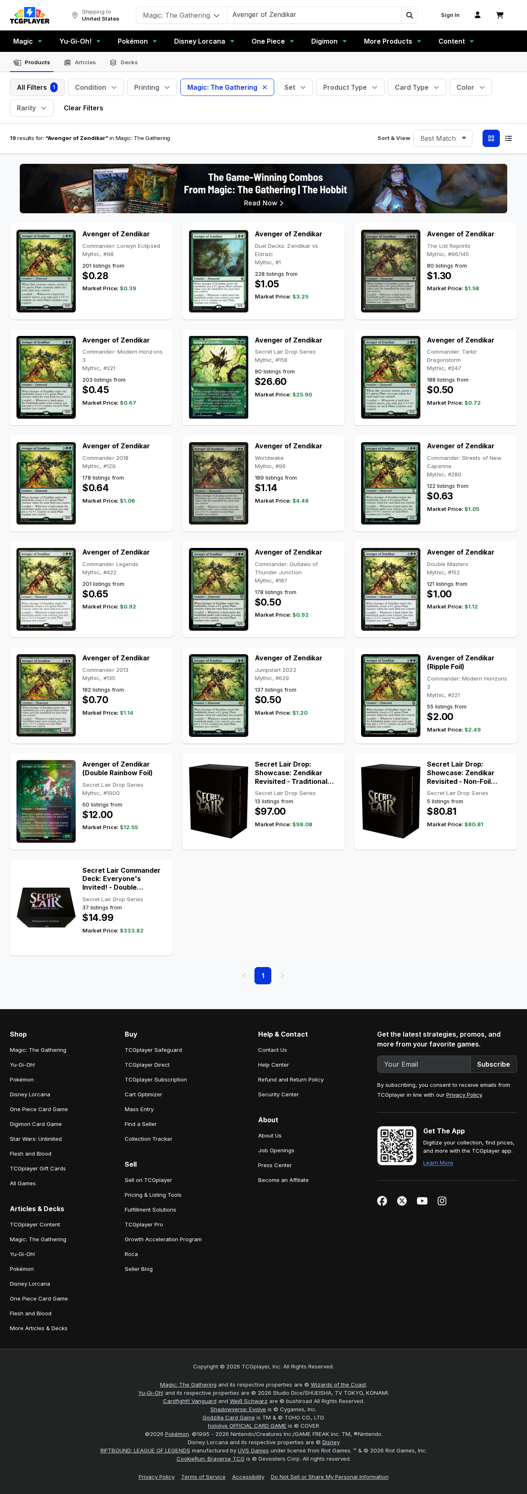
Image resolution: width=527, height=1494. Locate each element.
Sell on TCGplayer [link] (148, 1180)
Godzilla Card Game (229, 1417)
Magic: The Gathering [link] (38, 1049)
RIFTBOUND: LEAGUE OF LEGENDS (145, 1450)
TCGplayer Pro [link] (144, 1224)
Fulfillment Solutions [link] (150, 1209)
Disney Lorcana (199, 41)
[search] (314, 14)
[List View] (508, 138)
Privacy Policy (464, 1094)
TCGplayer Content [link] (35, 1224)
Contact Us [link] (272, 1049)
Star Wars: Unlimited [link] (36, 1138)
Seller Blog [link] (139, 1269)
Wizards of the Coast (338, 1384)
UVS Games (253, 1450)
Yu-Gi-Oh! (75, 41)
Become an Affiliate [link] (283, 1180)
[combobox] (443, 138)
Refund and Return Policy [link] (291, 1079)
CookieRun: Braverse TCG (211, 1458)
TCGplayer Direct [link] (147, 1064)
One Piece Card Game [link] (39, 1109)
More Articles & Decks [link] (39, 1328)
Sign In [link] (450, 15)
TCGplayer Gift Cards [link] (38, 1168)
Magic (23, 41)
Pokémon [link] (22, 1079)
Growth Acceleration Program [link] (163, 1239)
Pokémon (133, 41)
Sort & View (394, 138)
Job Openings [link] (276, 1150)
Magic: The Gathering (188, 1384)
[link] (29, 15)
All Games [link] (23, 1183)
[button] (409, 15)
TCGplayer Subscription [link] (156, 1079)
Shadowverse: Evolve (238, 1409)
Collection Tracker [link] (149, 1138)
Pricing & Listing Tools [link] (153, 1194)
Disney (331, 1442)
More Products (388, 41)
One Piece (268, 41)
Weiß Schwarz (249, 1401)
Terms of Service (203, 1476)
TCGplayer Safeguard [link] (153, 1049)
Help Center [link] (273, 1064)
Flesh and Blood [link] (30, 1153)
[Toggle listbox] (464, 138)
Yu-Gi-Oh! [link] (22, 1064)
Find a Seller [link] (141, 1124)
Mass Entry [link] (139, 1109)
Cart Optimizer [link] (143, 1094)
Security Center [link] (278, 1094)
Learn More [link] (438, 1162)
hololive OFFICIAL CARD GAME (247, 1425)
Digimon (324, 41)
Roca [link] (131, 1254)
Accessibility (248, 1476)
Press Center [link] (275, 1165)
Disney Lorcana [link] (30, 1094)
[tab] (32, 63)
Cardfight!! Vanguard (190, 1401)
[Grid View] (491, 138)
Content (451, 41)
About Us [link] (270, 1135)
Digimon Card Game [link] (36, 1124)
